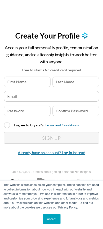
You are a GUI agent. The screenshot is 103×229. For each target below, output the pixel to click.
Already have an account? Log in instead (51, 152)
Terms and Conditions (61, 125)
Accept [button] (51, 219)
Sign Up (51, 138)
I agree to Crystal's (46, 125)
